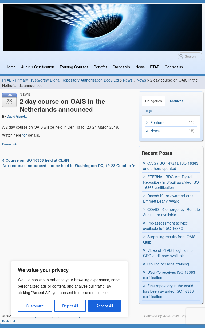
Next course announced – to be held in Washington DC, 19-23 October (67, 165)
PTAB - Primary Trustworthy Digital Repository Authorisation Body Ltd (60, 80)
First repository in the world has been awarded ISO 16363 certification (168, 291)
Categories (153, 100)
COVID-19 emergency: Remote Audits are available (171, 212)
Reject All (70, 305)
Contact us (174, 67)
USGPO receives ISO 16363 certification (169, 274)
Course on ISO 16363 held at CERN (37, 160)
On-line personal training (168, 264)
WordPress (171, 315)
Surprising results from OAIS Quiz (169, 239)
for (25, 135)
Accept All (104, 305)
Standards (121, 67)
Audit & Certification (37, 67)
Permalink (9, 144)
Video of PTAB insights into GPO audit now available (168, 253)
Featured (158, 122)
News (140, 67)
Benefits (100, 67)
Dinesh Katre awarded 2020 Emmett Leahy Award (169, 198)
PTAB (154, 67)
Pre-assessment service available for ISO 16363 (165, 225)
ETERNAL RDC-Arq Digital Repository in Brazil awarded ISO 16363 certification (171, 182)
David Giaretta (17, 116)
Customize (35, 305)
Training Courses (74, 67)
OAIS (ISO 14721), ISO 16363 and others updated (170, 165)
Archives (176, 100)
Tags (148, 110)
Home (11, 67)
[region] (69, 289)
